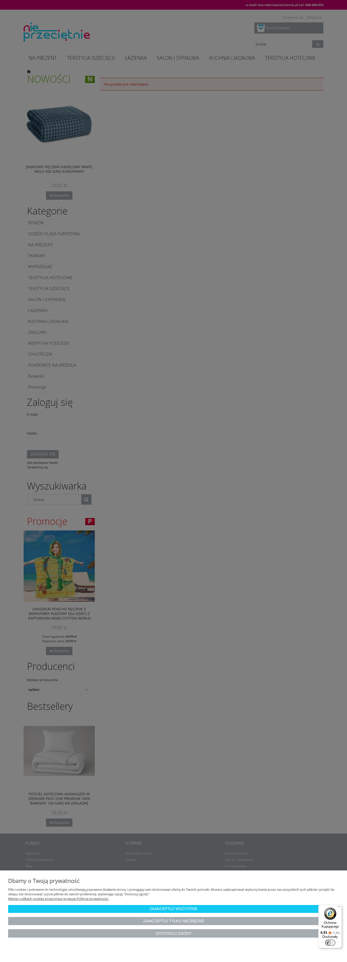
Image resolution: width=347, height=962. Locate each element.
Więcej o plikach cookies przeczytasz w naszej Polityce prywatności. (58, 898)
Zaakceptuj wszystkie (173, 909)
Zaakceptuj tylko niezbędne (173, 921)
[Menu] (339, 908)
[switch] (330, 943)
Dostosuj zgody (174, 933)
